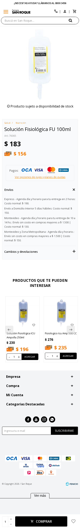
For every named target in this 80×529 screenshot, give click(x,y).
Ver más (40, 495)
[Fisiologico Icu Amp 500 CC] (61, 313)
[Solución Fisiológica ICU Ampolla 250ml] (22, 313)
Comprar (44, 521)
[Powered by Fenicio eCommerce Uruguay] (72, 484)
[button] (74, 20)
